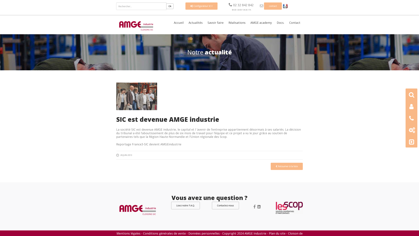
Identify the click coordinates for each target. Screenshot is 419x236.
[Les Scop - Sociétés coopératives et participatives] (289, 207)
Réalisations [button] (237, 23)
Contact (294, 23)
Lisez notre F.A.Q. (185, 205)
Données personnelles (204, 233)
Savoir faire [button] (216, 23)
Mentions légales (128, 233)
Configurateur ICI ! (201, 6)
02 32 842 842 (241, 5)
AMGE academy (261, 23)
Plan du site (277, 233)
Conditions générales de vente (164, 233)
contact (273, 6)
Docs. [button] (280, 23)
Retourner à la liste (287, 166)
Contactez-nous (225, 205)
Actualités (196, 23)
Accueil (179, 23)
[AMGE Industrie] (137, 210)
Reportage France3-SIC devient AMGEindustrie (148, 144)
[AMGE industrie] (136, 25)
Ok (169, 6)
